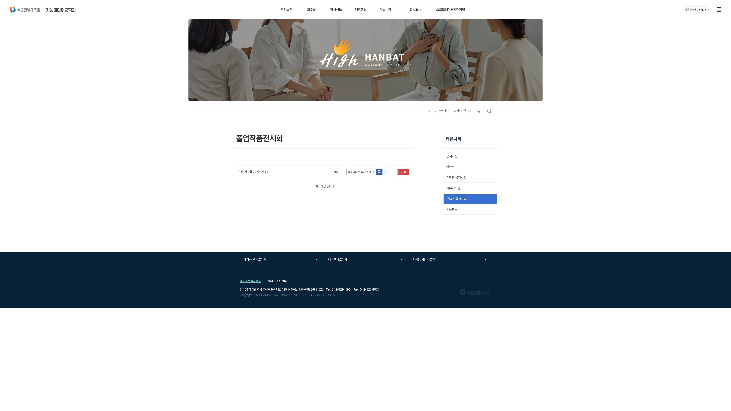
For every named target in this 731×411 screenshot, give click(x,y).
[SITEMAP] (719, 9)
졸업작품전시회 (462, 110)
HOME (430, 111)
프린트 (489, 111)
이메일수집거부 (277, 281)
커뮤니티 (443, 110)
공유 (478, 111)
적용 (404, 171)
